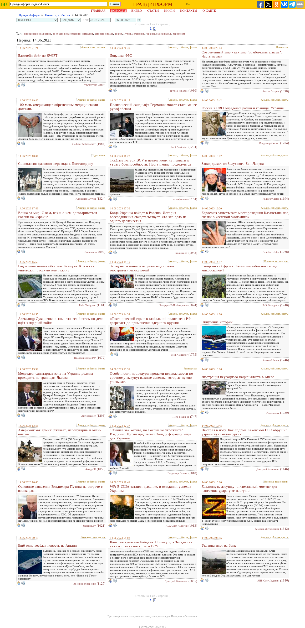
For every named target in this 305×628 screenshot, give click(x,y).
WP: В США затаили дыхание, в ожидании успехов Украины (150, 489)
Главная (98, 10)
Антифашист (180, 199)
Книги (169, 10)
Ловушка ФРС (121, 55)
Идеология (282, 47)
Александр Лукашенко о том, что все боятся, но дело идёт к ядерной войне (60, 321)
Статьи (153, 10)
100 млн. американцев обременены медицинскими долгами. (58, 107)
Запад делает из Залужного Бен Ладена (233, 164)
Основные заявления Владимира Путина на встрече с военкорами (60, 489)
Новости (118, 10)
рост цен (58, 33)
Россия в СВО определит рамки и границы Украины (243, 108)
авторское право (104, 33)
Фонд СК (90, 469)
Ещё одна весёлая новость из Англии (47, 545)
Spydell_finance (179, 90)
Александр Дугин (86, 198)
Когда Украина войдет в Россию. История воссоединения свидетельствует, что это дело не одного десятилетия (148, 217)
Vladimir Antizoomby (84, 143)
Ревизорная (190, 368)
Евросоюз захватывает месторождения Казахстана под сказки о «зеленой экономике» (245, 215)
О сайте (209, 10)
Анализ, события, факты (183, 47)
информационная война (37, 33)
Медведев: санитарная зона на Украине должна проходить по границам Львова (55, 375)
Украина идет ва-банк (219, 545)
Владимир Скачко (269, 143)
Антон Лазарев (270, 91)
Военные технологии (276, 261)
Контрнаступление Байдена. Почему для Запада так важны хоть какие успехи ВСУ (151, 544)
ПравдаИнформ (29, 15)
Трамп (118, 33)
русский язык (163, 33)
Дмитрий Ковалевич (267, 469)
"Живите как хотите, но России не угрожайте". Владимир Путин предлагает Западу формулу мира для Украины (150, 434)
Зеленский (138, 33)
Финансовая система (93, 47)
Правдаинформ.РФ (85, 357)
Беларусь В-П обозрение (173, 305)
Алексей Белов (271, 360)
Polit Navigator (179, 146)
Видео (136, 10)
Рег (188, 4)
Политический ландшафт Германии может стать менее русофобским (153, 107)
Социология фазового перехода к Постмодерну (55, 164)
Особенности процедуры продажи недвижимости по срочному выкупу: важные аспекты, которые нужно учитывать (151, 378)
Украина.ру (90, 251)
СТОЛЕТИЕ (90, 85)
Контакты (188, 10)
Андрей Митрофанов (267, 528)
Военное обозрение (84, 583)
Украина (150, 33)
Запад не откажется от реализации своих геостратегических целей (142, 268)
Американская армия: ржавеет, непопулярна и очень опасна (59, 432)
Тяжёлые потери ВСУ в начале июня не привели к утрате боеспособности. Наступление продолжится (150, 162)
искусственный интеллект (78, 33)
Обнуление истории (217, 322)
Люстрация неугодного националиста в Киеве (238, 377)
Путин (127, 33)
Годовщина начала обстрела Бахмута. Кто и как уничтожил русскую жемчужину (56, 268)
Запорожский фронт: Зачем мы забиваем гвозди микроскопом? (240, 268)
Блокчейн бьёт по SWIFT (37, 55)
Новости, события (57, 15)
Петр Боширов (181, 416)
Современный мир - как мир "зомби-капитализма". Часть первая (242, 54)
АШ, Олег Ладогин (177, 525)
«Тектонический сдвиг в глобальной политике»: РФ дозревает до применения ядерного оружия (150, 321)
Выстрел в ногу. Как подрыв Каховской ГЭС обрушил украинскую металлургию (244, 432)
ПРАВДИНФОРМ (152, 4)
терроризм (179, 33)
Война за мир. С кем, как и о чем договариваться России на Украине (57, 215)
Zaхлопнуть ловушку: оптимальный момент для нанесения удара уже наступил (239, 489)
